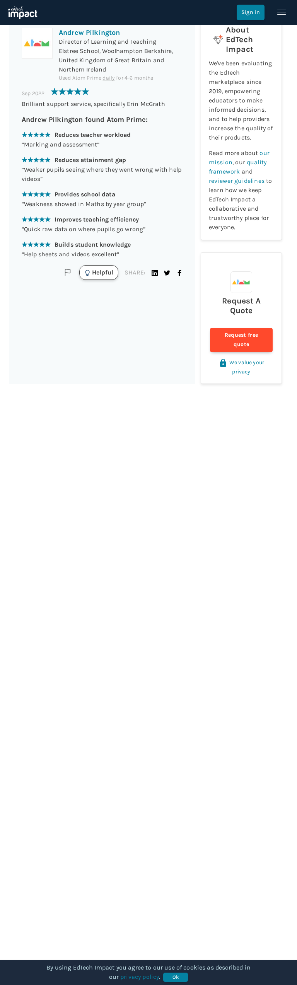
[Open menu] (281, 12)
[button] (155, 272)
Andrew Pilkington (89, 32)
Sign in (250, 12)
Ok (175, 977)
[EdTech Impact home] (23, 12)
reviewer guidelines (237, 180)
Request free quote (241, 340)
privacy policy (139, 976)
